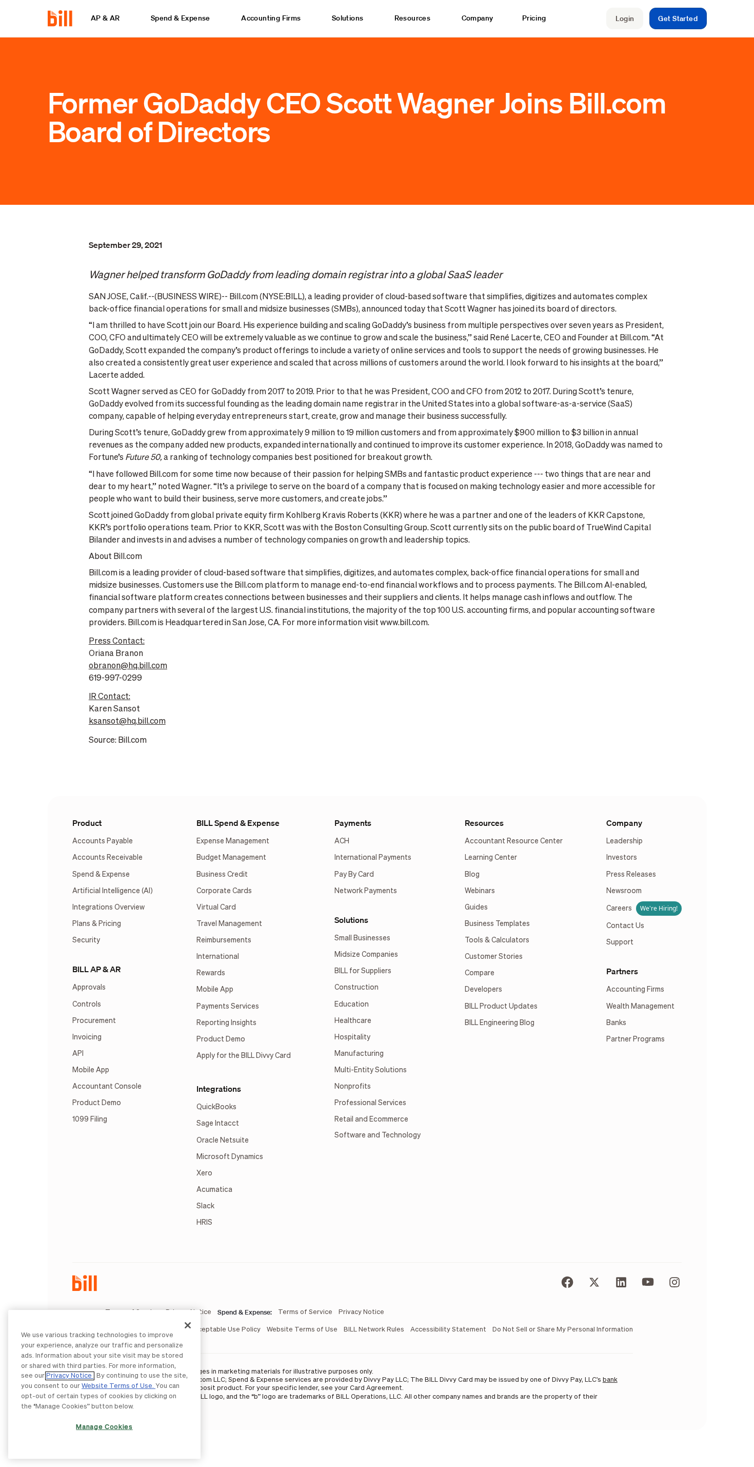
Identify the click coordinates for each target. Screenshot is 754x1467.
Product (87, 823)
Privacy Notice (69, 1376)
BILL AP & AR (96, 969)
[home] (64, 18)
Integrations (218, 1089)
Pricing (534, 18)
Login (625, 18)
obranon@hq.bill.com (128, 666)
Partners (622, 971)
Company (624, 823)
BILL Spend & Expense (238, 823)
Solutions (351, 920)
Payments (352, 823)
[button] (111, 18)
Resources (484, 823)
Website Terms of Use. (118, 1386)
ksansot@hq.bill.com (127, 721)
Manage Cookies (104, 1427)
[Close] (187, 1325)
